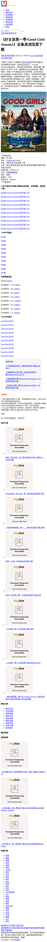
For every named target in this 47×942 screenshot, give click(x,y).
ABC (7, 881)
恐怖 (7, 884)
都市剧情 (9, 17)
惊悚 (7, 865)
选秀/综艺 (9, 723)
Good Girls (33, 56)
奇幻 (7, 879)
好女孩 (40, 56)
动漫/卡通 (9, 725)
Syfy (7, 919)
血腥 (7, 917)
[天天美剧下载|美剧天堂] (8, 6)
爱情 (7, 899)
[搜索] (23, 31)
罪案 (8, 172)
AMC (7, 913)
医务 (7, 910)
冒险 (7, 908)
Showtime (9, 906)
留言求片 (20, 925)
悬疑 (7, 868)
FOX (7, 915)
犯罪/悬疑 (9, 713)
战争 (7, 901)
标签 (7, 27)
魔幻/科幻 (9, 709)
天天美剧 (5, 408)
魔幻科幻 (9, 12)
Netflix (7, 870)
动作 (7, 863)
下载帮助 (4, 394)
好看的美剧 (28, 928)
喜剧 (10, 58)
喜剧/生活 (9, 716)
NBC (3, 58)
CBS (7, 888)
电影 (7, 903)
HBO (7, 896)
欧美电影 (9, 728)
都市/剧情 (9, 33)
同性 (7, 921)
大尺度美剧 (10, 892)
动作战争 (9, 24)
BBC (7, 886)
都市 (6, 58)
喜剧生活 (9, 22)
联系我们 (4, 925)
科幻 (7, 872)
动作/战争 (9, 718)
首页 (7, 10)
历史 (7, 874)
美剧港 (3, 56)
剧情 (15, 172)
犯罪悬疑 (9, 20)
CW (6, 894)
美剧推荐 (37, 928)
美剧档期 (4, 928)
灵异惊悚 (9, 15)
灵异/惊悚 (9, 711)
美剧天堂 (20, 928)
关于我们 (12, 925)
